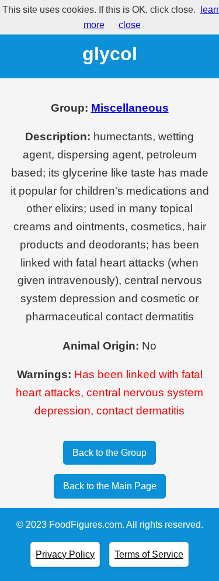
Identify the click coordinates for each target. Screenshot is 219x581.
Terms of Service (148, 554)
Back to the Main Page (110, 486)
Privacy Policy (65, 554)
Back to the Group (109, 453)
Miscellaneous (130, 108)
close (130, 25)
